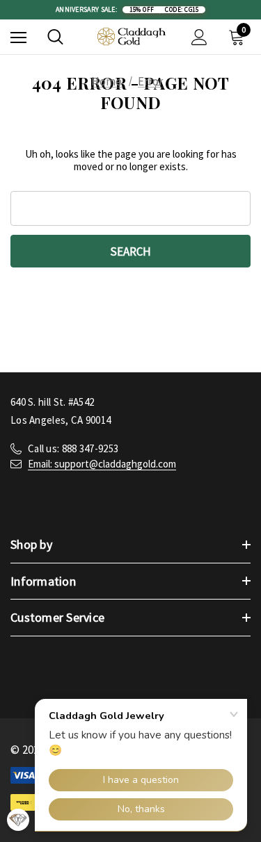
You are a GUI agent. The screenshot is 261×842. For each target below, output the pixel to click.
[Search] (55, 36)
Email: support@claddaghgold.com (102, 463)
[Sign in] (199, 37)
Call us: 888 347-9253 (73, 448)
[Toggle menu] (18, 37)
